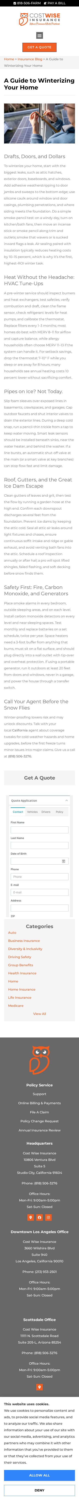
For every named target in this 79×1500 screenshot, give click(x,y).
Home (9, 59)
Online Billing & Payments (39, 1103)
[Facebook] (39, 1217)
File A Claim (39, 1112)
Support (39, 1094)
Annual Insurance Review (40, 1130)
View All (39, 1014)
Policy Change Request (39, 1121)
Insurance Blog (30, 59)
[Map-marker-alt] (30, 1217)
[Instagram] (48, 1217)
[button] (39, 35)
